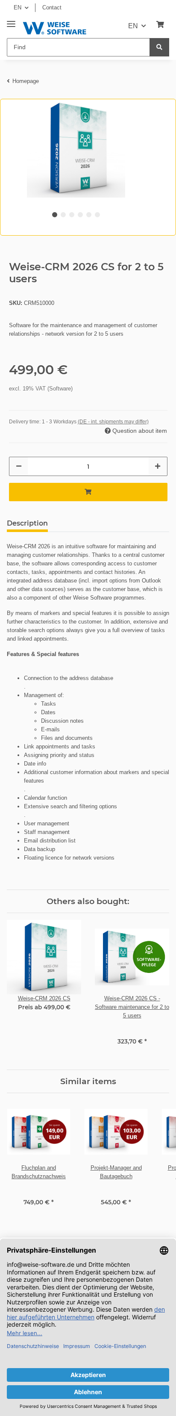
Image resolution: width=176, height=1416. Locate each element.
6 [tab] (97, 214)
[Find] (159, 47)
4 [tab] (80, 214)
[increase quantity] (157, 466)
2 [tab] (63, 214)
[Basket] (160, 24)
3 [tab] (71, 214)
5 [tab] (88, 214)
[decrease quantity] (18, 466)
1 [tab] (54, 214)
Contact (52, 7)
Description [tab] (27, 523)
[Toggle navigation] (11, 20)
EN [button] (17, 7)
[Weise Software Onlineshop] (54, 26)
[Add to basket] (88, 492)
